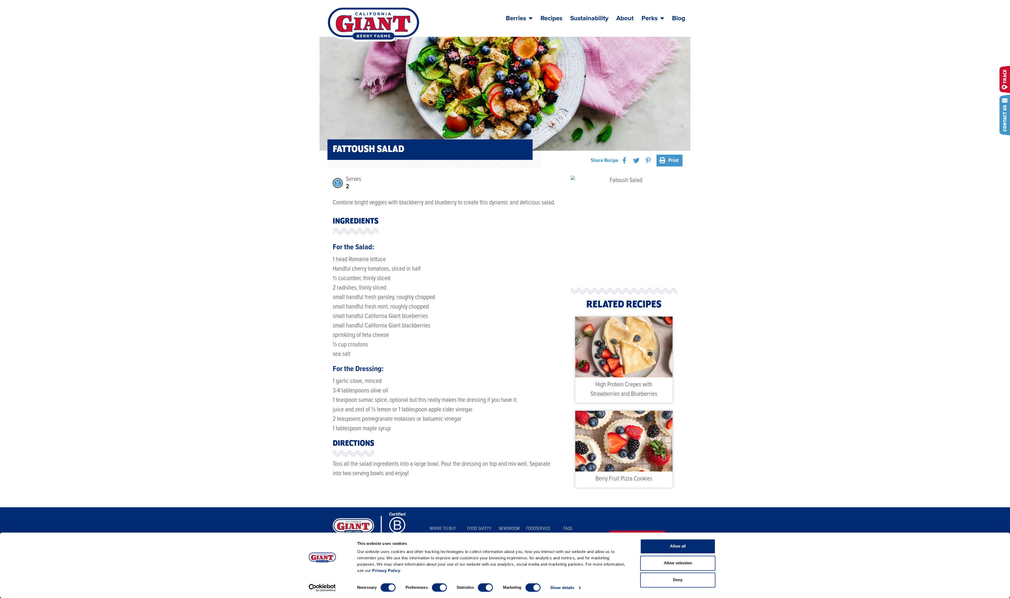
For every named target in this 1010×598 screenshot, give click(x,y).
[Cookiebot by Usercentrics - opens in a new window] (322, 588)
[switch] (439, 587)
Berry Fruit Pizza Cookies (623, 479)
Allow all (678, 546)
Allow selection (678, 563)
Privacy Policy (386, 570)
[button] (624, 160)
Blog (678, 18)
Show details (562, 587)
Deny (678, 579)
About (625, 18)
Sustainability (589, 18)
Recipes (551, 18)
